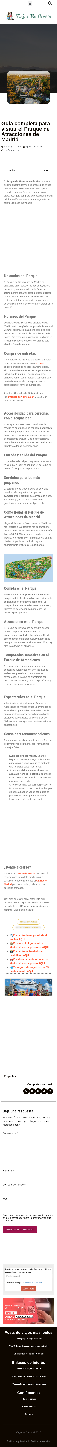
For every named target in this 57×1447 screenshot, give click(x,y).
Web (5, 1198)
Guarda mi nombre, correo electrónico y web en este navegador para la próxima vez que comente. (28, 1218)
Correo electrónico (14, 1184)
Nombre (8, 1170)
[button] (30, 3)
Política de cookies (40, 1441)
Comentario (10, 1133)
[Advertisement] (28, 241)
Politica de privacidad (18, 1441)
